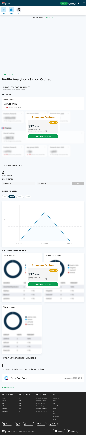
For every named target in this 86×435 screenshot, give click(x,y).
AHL (20, 406)
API (53, 411)
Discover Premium (43, 136)
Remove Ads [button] (49, 18)
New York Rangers (41, 406)
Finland (4, 406)
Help (54, 403)
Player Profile (9, 75)
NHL (20, 398)
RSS (54, 414)
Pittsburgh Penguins (41, 408)
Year (28, 197)
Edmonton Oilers (40, 403)
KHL (20, 401)
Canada (4, 401)
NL (19, 411)
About (54, 401)
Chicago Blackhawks (41, 398)
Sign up (64, 3)
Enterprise (56, 416)
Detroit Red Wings (41, 401)
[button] (43, 184)
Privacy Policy (56, 406)
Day (4, 197)
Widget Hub (56, 398)
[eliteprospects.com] (6, 3)
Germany (4, 408)
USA (3, 403)
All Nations (5, 411)
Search (78, 183)
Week (12, 197)
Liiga (20, 408)
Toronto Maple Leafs (41, 411)
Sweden (4, 398)
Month (20, 197)
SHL (20, 403)
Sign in (72, 3)
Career (55, 419)
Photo (54, 408)
